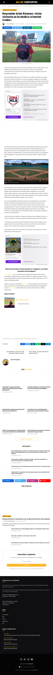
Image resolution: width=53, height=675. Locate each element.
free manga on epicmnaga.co (10, 646)
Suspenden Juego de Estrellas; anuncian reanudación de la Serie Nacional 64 (12, 388)
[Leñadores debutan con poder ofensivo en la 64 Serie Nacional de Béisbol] (39, 378)
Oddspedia (30, 663)
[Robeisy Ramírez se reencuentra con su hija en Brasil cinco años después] (26, 503)
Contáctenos (5, 604)
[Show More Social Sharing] (43, 27)
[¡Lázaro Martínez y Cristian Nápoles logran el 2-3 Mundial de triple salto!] (6, 530)
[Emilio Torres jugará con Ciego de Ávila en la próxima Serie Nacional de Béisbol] (14, 421)
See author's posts (23, 304)
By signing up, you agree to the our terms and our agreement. (27, 568)
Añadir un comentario (26, 439)
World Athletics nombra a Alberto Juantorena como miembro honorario (30, 542)
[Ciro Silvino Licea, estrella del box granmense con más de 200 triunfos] (39, 401)
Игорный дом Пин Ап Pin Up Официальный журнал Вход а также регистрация (30, 466)
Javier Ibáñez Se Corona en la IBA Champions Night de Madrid (15, 352)
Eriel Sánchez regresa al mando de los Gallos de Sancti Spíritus (13, 410)
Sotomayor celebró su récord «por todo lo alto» (23, 535)
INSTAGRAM (12, 288)
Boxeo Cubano (7, 516)
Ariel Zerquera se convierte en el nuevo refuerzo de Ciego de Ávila (38, 431)
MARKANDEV (35, 670)
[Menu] (4, 2)
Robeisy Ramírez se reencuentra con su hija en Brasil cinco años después (26, 519)
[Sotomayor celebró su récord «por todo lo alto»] (6, 537)
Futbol (3, 619)
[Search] (49, 2)
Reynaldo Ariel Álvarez (17, 338)
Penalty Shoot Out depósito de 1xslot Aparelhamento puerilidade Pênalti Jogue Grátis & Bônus (30, 472)
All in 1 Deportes (8, 274)
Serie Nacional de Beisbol (30, 338)
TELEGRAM (25, 284)
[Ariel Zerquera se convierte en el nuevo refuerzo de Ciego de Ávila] (39, 421)
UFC (3, 623)
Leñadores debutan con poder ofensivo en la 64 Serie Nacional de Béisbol (38, 387)
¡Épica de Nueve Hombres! (10, 639)
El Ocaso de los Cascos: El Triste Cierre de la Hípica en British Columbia (22, 635)
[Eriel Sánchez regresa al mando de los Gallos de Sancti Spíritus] (14, 401)
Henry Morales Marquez (9, 521)
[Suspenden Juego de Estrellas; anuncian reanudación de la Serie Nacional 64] (14, 378)
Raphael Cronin (7, 642)
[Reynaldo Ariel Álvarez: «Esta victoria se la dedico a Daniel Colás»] (26, 46)
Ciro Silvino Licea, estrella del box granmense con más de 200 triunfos (38, 410)
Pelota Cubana (6, 338)
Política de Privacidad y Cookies (10, 601)
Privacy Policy (36, 568)
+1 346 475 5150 (11, 596)
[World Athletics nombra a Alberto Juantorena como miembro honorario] (6, 544)
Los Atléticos (5, 614)
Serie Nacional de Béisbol (9, 10)
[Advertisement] (26, 133)
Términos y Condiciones (8, 603)
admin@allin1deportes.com (12, 594)
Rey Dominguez (10, 24)
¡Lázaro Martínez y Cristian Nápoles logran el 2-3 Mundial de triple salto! (30, 529)
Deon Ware (6, 633)
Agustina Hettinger (8, 638)
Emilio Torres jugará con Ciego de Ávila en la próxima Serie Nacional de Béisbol (13, 431)
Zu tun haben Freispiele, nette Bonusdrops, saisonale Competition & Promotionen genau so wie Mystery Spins (29, 460)
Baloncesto (5, 621)
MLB (3, 617)
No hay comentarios (31, 24)
